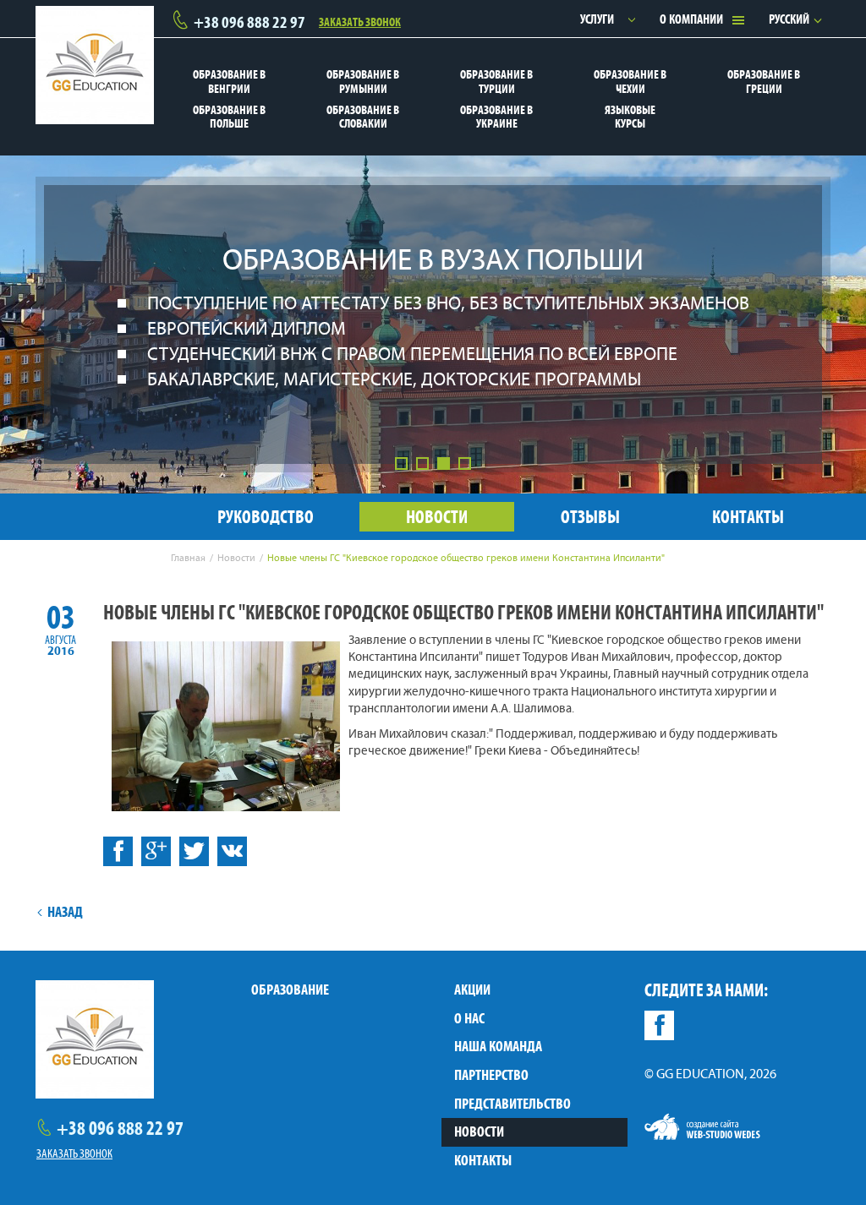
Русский (789, 19)
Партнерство (491, 1075)
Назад (65, 911)
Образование (290, 989)
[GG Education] (95, 65)
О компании (691, 19)
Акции (472, 989)
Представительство (512, 1103)
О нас (469, 1018)
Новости (479, 1131)
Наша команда (498, 1046)
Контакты (483, 1160)
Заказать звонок (360, 19)
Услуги (597, 19)
